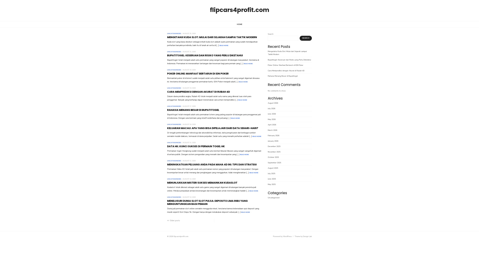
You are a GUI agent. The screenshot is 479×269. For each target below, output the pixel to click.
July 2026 (271, 108)
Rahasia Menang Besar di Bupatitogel (193, 110)
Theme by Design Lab (303, 236)
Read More (223, 45)
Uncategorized (174, 33)
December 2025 (274, 146)
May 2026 (272, 119)
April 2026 (272, 125)
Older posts (175, 220)
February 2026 (273, 135)
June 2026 (272, 114)
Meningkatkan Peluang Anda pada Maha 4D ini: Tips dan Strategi (212, 164)
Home (239, 24)
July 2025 (271, 173)
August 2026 (273, 103)
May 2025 (272, 184)
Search (270, 34)
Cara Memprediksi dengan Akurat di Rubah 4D (198, 92)
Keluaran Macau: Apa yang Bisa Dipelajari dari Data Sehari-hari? (212, 128)
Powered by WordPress (282, 236)
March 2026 (272, 130)
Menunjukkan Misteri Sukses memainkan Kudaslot (202, 182)
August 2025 (273, 168)
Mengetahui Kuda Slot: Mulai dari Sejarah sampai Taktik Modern (212, 37)
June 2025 (272, 179)
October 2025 (273, 157)
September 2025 (274, 163)
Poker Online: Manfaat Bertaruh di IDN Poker (198, 73)
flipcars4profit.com (239, 10)
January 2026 (273, 141)
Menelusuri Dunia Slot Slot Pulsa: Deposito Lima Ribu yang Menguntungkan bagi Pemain (207, 202)
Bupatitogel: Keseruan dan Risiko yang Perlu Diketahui (205, 55)
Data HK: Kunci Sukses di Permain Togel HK (196, 146)
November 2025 (274, 152)
